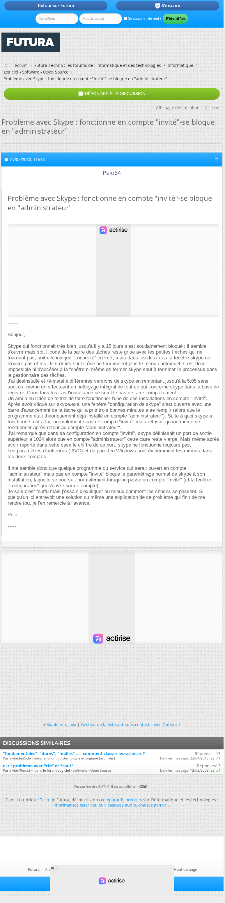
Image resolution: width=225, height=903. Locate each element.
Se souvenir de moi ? (144, 18)
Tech (44, 799)
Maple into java (61, 724)
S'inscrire (167, 6)
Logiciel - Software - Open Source (36, 72)
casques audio (122, 805)
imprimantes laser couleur (79, 805)
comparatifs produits (121, 799)
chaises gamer (152, 805)
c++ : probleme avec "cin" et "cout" (38, 765)
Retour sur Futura (56, 5)
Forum (21, 65)
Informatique (180, 65)
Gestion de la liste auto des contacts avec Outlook (129, 724)
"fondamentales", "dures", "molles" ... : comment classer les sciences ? (74, 753)
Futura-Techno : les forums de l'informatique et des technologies (97, 65)
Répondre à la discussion (112, 94)
